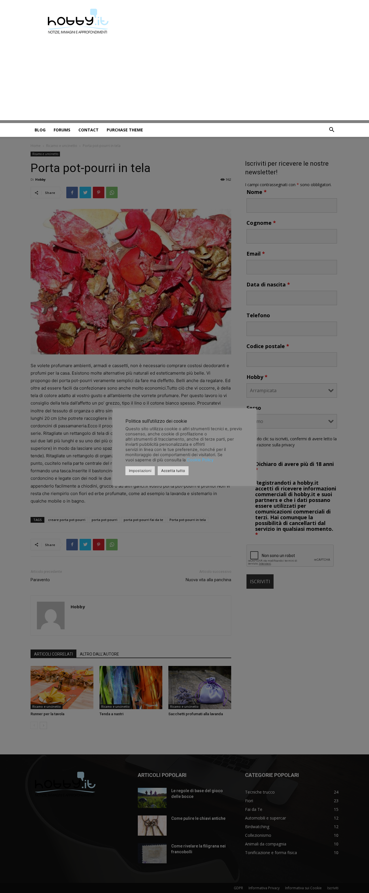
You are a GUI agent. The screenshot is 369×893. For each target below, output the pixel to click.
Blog (40, 130)
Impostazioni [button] (140, 470)
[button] (331, 130)
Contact (88, 130)
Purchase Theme (125, 130)
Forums (62, 130)
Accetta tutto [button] (173, 470)
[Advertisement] (184, 79)
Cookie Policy (200, 459)
